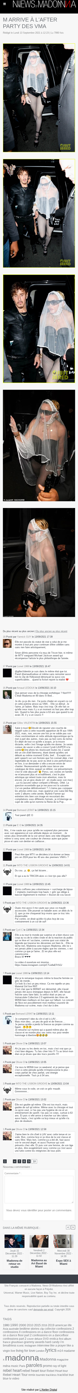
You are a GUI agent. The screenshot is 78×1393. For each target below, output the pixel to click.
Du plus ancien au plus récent (51, 631)
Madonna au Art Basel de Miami (39, 1263)
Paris (22, 1365)
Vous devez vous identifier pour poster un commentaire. (39, 1210)
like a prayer (58, 1345)
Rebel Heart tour (57, 1370)
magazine (62, 1359)
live (13, 1350)
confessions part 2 (14, 1338)
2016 (44, 1325)
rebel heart (12, 1370)
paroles (34, 1365)
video (15, 1378)
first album (65, 1338)
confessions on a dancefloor (50, 1335)
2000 (22, 1325)
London (40, 1350)
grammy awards (34, 1342)
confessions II (11, 1332)
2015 (37, 1325)
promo (47, 1366)
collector (50, 1328)
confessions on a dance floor (39, 1332)
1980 (6, 1325)
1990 (14, 1325)
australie (14, 1328)
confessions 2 (65, 1328)
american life (63, 1325)
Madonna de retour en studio (14, 1263)
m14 (60, 1350)
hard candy (52, 1342)
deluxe (38, 1338)
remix (31, 1374)
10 (34, 1161)
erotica (54, 1338)
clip (42, 1328)
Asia (5, 1328)
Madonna (48, 1359)
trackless (51, 1374)
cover (30, 1338)
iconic (20, 1345)
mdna (6, 1365)
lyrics (51, 1350)
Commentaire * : (13, 1173)
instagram (30, 1345)
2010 (30, 1325)
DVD (46, 1338)
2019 (51, 1325)
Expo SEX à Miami (63, 1262)
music (15, 1365)
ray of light (59, 1365)
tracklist (62, 1375)
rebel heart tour (34, 1371)
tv (10, 1378)
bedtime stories (29, 1328)
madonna (22, 1357)
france (6, 1342)
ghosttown (17, 1342)
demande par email (43, 1309)
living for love (25, 1350)
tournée (40, 1374)
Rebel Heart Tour (15, 1375)
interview (43, 1345)
